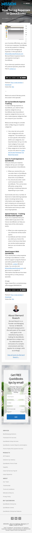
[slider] (24, 77)
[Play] (7, 78)
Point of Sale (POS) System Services (13, 448)
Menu (28, 3)
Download (8, 85)
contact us (12, 69)
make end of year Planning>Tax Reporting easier (16, 153)
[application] (16, 77)
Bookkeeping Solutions (9, 434)
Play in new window (17, 82)
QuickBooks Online (8, 507)
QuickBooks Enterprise (9, 504)
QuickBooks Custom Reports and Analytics (15, 445)
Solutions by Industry (9, 459)
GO (16, 417)
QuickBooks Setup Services (10, 441)
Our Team (6, 482)
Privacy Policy (7, 496)
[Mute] (20, 78)
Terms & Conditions (8, 489)
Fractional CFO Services (9, 437)
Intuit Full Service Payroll (10, 471)
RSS (13, 87)
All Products (6, 456)
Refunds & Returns (8, 493)
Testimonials (6, 485)
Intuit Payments (7, 474)
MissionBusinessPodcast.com (14, 54)
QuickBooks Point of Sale (10, 463)
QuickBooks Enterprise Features (12, 511)
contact (15, 264)
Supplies (5, 467)
